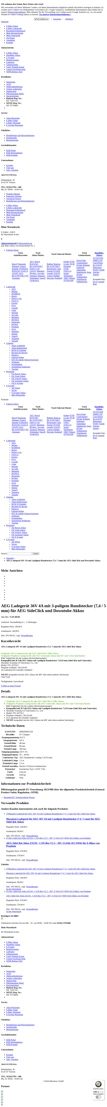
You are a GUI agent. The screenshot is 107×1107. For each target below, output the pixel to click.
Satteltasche (81, 272)
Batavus (57, 264)
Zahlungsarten (12, 65)
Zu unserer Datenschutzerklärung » (55, 14)
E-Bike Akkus (12, 26)
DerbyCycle (35, 269)
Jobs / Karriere (12, 170)
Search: (4, 553)
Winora (72, 278)
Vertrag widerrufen (14, 89)
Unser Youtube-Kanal (15, 67)
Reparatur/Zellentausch (15, 31)
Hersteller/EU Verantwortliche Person (19, 797)
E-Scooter (10, 58)
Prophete (67, 266)
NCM (72, 264)
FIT (27, 276)
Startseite (4, 22)
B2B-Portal (11, 150)
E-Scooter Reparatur (14, 125)
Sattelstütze (81, 270)
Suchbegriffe (11, 138)
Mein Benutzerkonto (14, 33)
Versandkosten (27, 635)
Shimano (15, 266)
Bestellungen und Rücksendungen (20, 135)
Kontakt (9, 42)
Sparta (66, 273)
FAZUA (24, 271)
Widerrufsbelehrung (14, 87)
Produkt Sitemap (13, 194)
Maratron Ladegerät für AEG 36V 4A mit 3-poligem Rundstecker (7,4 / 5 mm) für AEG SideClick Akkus (49, 873)
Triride (102, 270)
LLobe (66, 264)
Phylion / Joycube (37, 273)
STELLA (67, 271)
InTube (79, 265)
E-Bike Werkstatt (13, 123)
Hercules (50, 278)
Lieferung (10, 62)
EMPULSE (98, 260)
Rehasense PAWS (97, 268)
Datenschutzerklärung (17, 12)
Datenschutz (11, 91)
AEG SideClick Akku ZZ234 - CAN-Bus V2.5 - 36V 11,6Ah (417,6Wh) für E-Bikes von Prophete (47, 896)
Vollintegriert (81, 282)
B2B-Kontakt (11, 155)
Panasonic (22, 264)
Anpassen (57, 19)
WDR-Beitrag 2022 (14, 72)
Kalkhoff (58, 278)
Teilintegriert (81, 277)
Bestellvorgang (12, 60)
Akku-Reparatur (13, 118)
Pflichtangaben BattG (15, 94)
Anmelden (10, 40)
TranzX (23, 266)
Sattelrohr (80, 267)
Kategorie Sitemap (14, 196)
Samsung (33, 276)
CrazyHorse (98, 263)
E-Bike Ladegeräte (14, 28)
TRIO (66, 278)
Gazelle (50, 273)
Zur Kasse (10, 38)
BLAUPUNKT (18, 276)
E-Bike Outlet (12, 120)
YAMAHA (23, 269)
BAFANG (16, 271)
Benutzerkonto (12, 140)
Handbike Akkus (13, 55)
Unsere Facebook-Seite (15, 69)
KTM (72, 262)
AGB (8, 84)
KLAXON (97, 265)
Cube (59, 269)
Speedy (96, 275)
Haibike (56, 276)
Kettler (66, 262)
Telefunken (34, 278)
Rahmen (86, 265)
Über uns (10, 168)
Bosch (14, 264)
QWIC (66, 269)
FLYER (56, 271)
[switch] (98, 1097)
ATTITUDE (98, 258)
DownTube (81, 260)
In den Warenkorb (13, 889)
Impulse (15, 269)
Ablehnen (69, 19)
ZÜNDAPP (68, 280)
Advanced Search (13, 199)
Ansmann (16, 278)
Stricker (96, 272)
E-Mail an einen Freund (11, 686)
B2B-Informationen (14, 153)
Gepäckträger (82, 263)
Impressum (10, 82)
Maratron (40, 271)
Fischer (50, 271)
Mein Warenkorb (13, 35)
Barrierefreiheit (12, 96)
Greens (50, 276)
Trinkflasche (81, 279)
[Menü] (102, 1081)
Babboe (50, 264)
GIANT (15, 273)
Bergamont (51, 269)
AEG (21, 273)
